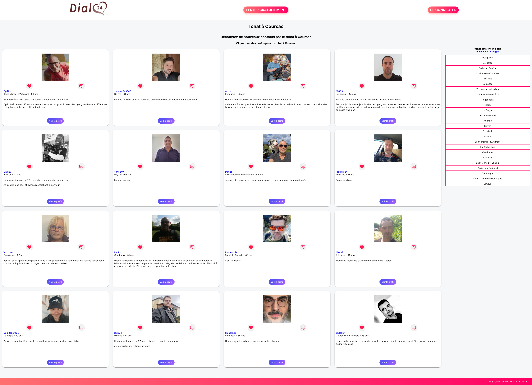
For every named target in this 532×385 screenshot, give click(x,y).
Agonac (488, 120)
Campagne (487, 173)
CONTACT (524, 381)
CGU (497, 381)
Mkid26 (7, 171)
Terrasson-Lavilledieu (487, 89)
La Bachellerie (487, 147)
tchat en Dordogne (489, 51)
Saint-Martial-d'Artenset (487, 141)
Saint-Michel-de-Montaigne (487, 178)
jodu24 (118, 332)
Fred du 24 (341, 171)
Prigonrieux (488, 99)
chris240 (119, 171)
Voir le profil (55, 120)
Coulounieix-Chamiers (487, 73)
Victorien (8, 252)
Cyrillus (7, 91)
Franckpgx (230, 332)
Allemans (487, 157)
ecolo (228, 91)
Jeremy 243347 (122, 91)
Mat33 (339, 91)
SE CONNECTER (443, 10)
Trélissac (487, 78)
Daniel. (228, 171)
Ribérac (488, 105)
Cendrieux (487, 152)
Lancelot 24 (231, 252)
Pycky (117, 252)
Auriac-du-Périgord (488, 168)
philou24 (340, 332)
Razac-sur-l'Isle (488, 115)
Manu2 (339, 252)
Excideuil (487, 131)
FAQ (490, 381)
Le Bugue (488, 110)
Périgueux (487, 57)
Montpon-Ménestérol (488, 94)
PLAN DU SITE (509, 381)
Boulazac (487, 83)
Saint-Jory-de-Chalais (487, 162)
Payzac (487, 136)
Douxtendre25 (11, 332)
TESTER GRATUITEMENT (266, 10)
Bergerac (487, 62)
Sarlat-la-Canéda (488, 68)
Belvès (487, 126)
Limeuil (487, 183)
